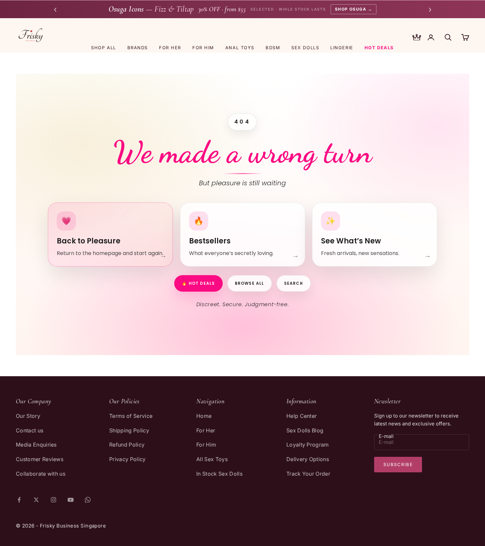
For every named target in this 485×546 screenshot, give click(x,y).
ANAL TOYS (239, 47)
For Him (206, 444)
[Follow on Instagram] (53, 499)
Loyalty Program (307, 444)
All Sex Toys (212, 459)
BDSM (273, 47)
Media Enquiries (36, 444)
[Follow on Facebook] (19, 499)
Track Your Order (308, 473)
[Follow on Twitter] (36, 499)
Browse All (249, 283)
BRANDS (137, 47)
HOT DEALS (379, 47)
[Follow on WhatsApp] (87, 499)
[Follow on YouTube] (70, 499)
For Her (205, 430)
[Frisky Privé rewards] (416, 38)
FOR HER (170, 47)
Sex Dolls (305, 47)
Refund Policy (127, 444)
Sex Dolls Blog (304, 430)
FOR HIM (203, 47)
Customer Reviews (39, 459)
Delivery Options (307, 459)
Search (293, 283)
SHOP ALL (103, 47)
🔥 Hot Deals (198, 283)
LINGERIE (341, 47)
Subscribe (398, 464)
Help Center (301, 416)
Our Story (28, 416)
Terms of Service (130, 416)
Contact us (29, 430)
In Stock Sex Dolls (219, 473)
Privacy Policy (127, 459)
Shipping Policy (129, 430)
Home (203, 416)
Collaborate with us (40, 473)
